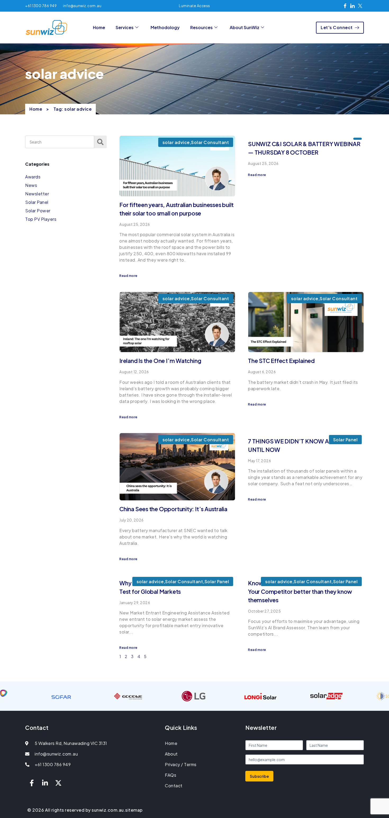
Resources (201, 27)
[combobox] (59, 142)
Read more (128, 276)
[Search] (100, 142)
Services (125, 27)
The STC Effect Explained (281, 360)
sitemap (134, 810)
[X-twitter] (58, 782)
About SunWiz (244, 27)
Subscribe (259, 776)
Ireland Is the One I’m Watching (160, 360)
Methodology (165, 27)
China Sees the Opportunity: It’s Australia (173, 509)
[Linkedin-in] (45, 782)
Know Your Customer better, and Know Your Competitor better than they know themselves (300, 591)
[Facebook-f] (31, 782)
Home (99, 27)
